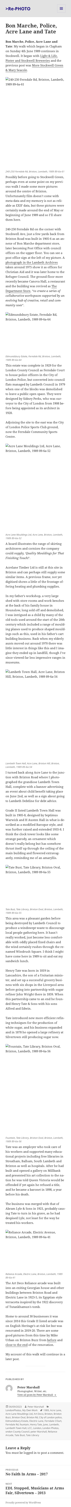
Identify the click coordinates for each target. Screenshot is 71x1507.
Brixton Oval (18, 1417)
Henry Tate (36, 1424)
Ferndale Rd (12, 1424)
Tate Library (32, 1435)
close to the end (17, 1345)
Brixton (48, 1413)
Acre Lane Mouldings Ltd (19, 1413)
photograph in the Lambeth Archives (32, 262)
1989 (46, 1410)
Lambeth (54, 1424)
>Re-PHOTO (18, 8)
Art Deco (38, 1413)
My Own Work (29, 1410)
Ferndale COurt (53, 1421)
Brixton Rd (32, 1417)
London (37, 1428)
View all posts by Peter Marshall (35, 1394)
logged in (30, 1453)
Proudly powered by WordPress (23, 1502)
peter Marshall (39, 1431)
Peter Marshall (36, 1406)
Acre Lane (55, 1410)
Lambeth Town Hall (16, 1428)
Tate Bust (20, 1435)
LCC (30, 1428)
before (51, 1340)
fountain (24, 1424)
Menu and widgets (61, 12)
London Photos (50, 1428)
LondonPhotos (13, 1410)
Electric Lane (36, 1421)
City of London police (50, 1417)
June (45, 1424)
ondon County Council (17, 1431)
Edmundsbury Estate (17, 1421)
